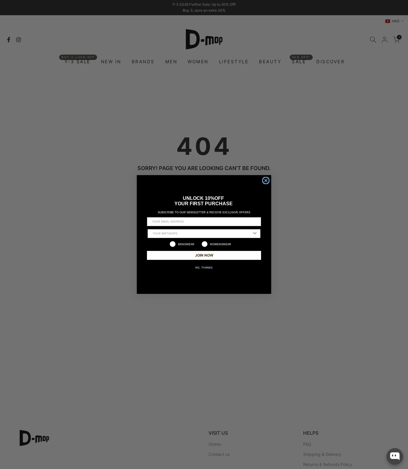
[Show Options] (255, 233)
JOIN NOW (204, 255)
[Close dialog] (266, 180)
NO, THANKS (204, 267)
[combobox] (202, 233)
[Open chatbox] (394, 456)
